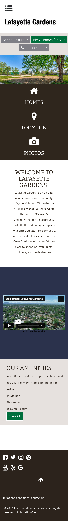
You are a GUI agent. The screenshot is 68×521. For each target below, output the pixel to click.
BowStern (32, 512)
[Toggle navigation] (9, 8)
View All (14, 416)
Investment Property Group (30, 508)
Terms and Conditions (16, 498)
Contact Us (37, 498)
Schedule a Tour (15, 40)
